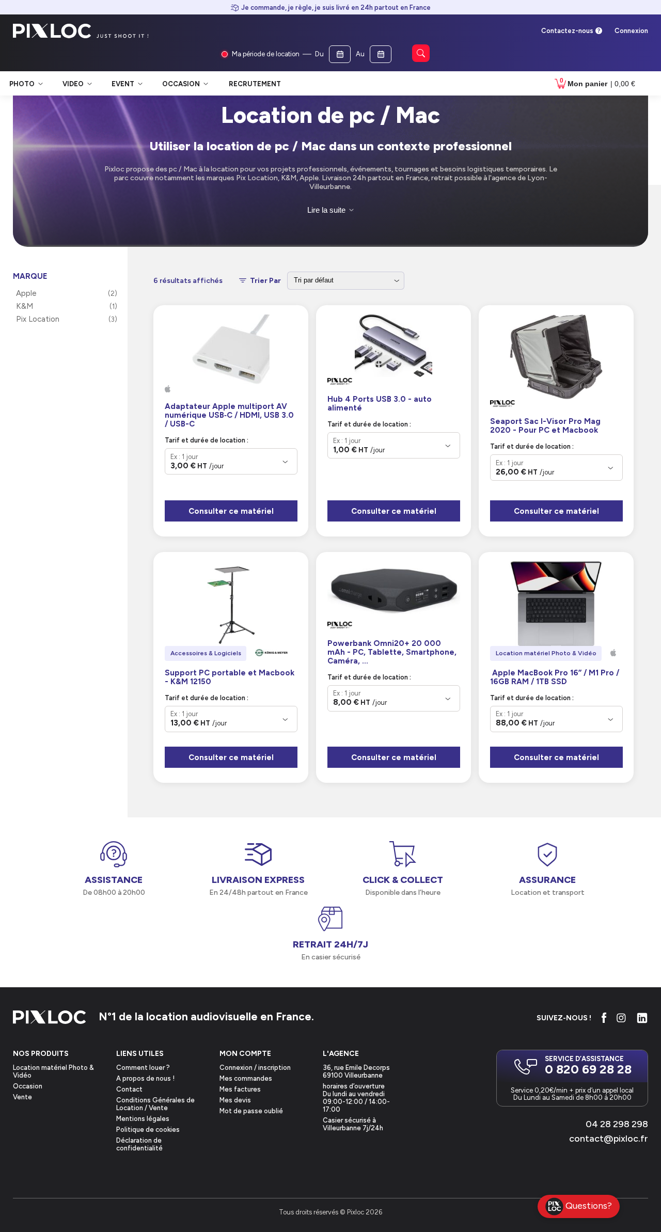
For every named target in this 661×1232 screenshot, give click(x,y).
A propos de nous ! (145, 1078)
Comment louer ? (143, 1067)
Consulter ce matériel (231, 511)
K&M (24, 306)
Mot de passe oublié (251, 1111)
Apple (26, 293)
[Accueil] (49, 1017)
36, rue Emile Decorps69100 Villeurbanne (356, 1071)
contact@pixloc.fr (608, 1138)
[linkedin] (642, 1018)
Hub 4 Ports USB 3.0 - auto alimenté (379, 404)
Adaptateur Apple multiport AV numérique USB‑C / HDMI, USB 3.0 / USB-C (229, 415)
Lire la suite (326, 210)
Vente (22, 1097)
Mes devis (235, 1100)
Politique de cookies (148, 1129)
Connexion (631, 31)
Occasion (27, 1086)
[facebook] (604, 1018)
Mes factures (240, 1089)
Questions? (588, 1205)
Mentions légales (142, 1119)
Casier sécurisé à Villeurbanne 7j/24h (353, 1124)
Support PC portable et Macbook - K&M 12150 (229, 677)
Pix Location (37, 319)
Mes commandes (245, 1078)
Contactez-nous (567, 31)
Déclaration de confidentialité (139, 1144)
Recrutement (255, 84)
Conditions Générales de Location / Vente (155, 1104)
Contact (129, 1089)
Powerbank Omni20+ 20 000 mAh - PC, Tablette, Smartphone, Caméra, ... (392, 652)
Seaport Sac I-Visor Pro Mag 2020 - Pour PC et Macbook (545, 426)
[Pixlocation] (52, 31)
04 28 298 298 (617, 1124)
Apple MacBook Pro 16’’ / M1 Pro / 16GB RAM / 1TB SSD (554, 677)
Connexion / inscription (255, 1067)
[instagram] (621, 1017)
